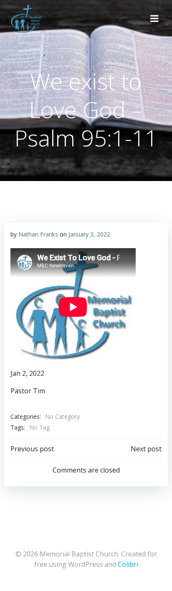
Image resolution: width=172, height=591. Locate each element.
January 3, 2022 (89, 234)
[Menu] (154, 19)
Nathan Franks (38, 234)
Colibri (128, 564)
